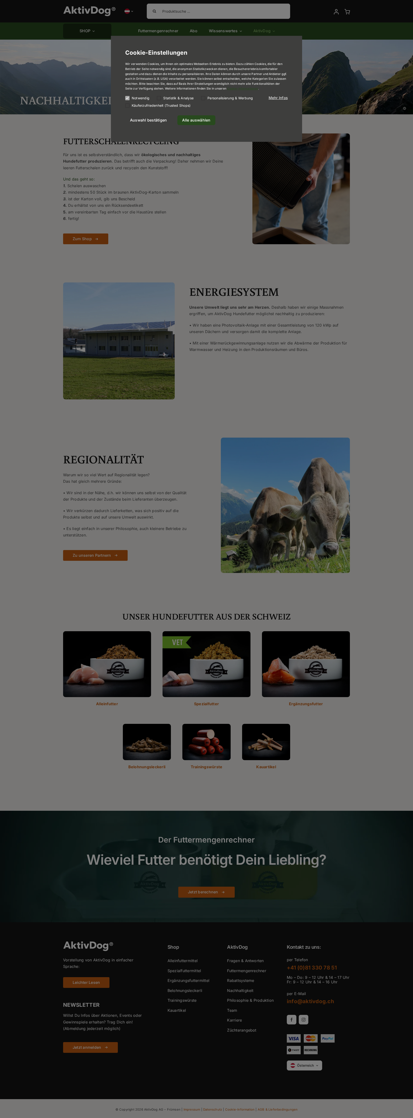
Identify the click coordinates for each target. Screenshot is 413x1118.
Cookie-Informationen (242, 88)
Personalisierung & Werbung (230, 98)
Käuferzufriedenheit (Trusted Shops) (161, 105)
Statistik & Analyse (178, 98)
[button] (278, 98)
